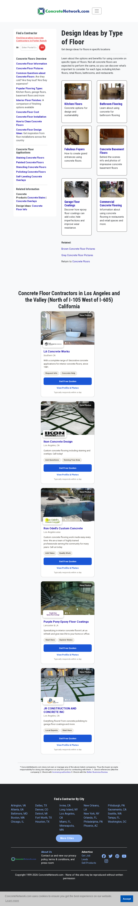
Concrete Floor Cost (27, 112)
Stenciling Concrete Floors (31, 167)
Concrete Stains (36, 197)
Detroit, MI (41, 813)
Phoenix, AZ (91, 825)
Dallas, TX (41, 805)
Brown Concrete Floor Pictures (78, 248)
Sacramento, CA (117, 809)
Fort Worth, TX (43, 817)
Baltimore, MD (19, 813)
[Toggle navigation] (96, 11)
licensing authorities (61, 772)
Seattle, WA (115, 813)
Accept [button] (127, 898)
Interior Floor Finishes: (30, 104)
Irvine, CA (65, 805)
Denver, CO (41, 809)
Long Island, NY (68, 809)
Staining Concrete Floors (30, 157)
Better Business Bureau (97, 772)
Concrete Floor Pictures (29, 68)
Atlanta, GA (17, 809)
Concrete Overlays (26, 201)
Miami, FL (65, 821)
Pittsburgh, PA (116, 805)
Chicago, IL (17, 821)
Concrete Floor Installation (31, 116)
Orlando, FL (90, 817)
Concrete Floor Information (31, 63)
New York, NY (91, 813)
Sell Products (89, 863)
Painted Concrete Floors (30, 162)
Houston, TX (42, 821)
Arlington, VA (18, 805)
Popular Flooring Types (31, 92)
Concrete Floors (81, 261)
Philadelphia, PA (93, 821)
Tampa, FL (114, 817)
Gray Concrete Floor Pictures (77, 255)
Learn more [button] (12, 900)
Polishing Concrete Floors (31, 171)
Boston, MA (18, 817)
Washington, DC (117, 821)
